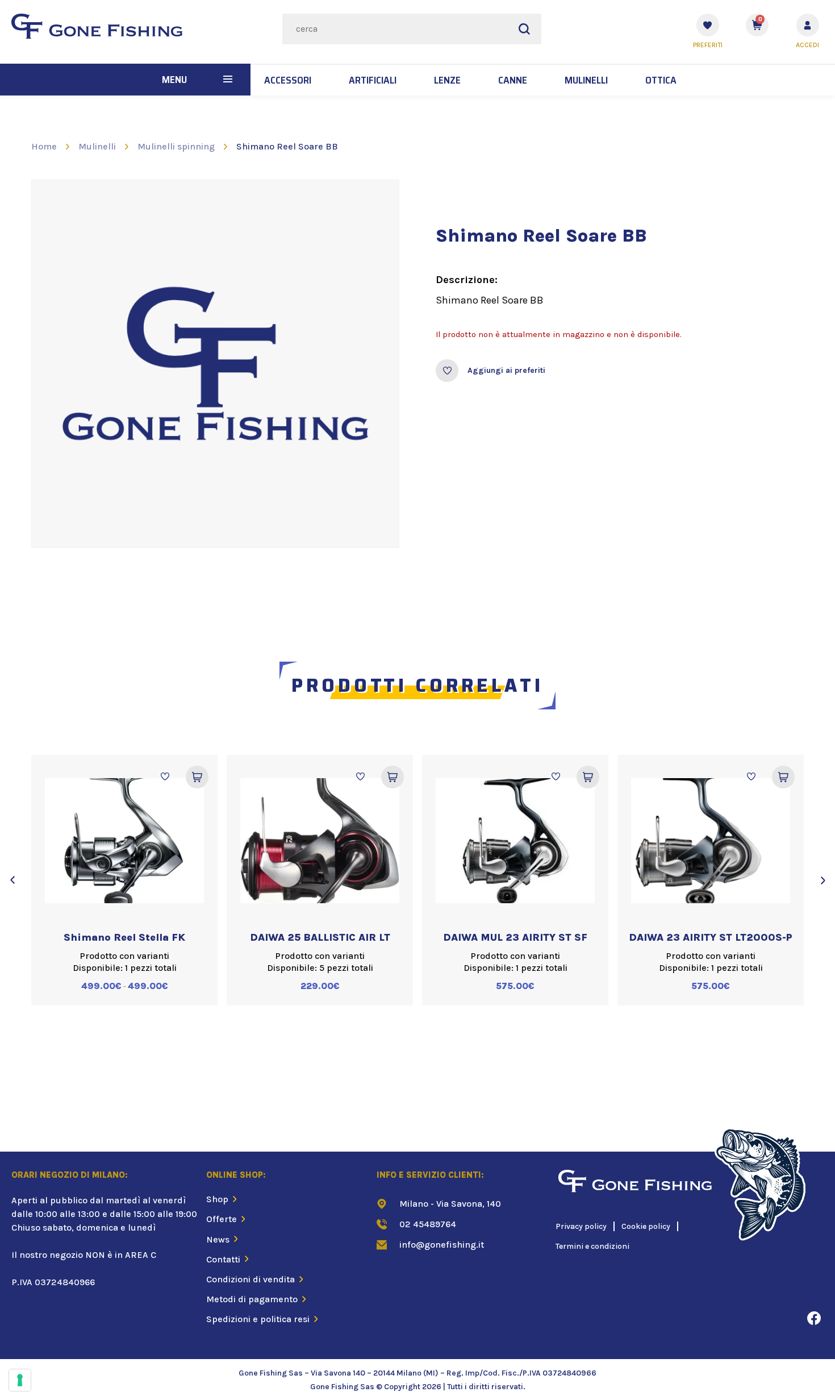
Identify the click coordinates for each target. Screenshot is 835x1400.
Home (44, 146)
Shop (217, 1199)
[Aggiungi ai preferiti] (447, 370)
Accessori (287, 80)
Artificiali (372, 80)
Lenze (447, 80)
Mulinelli (586, 80)
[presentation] (12, 880)
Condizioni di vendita (250, 1279)
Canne (512, 80)
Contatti (223, 1259)
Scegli (197, 777)
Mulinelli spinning (176, 146)
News (217, 1239)
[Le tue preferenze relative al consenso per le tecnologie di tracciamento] (20, 1380)
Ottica (661, 80)
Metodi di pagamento (252, 1299)
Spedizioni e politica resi (258, 1319)
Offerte (221, 1219)
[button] (227, 79)
